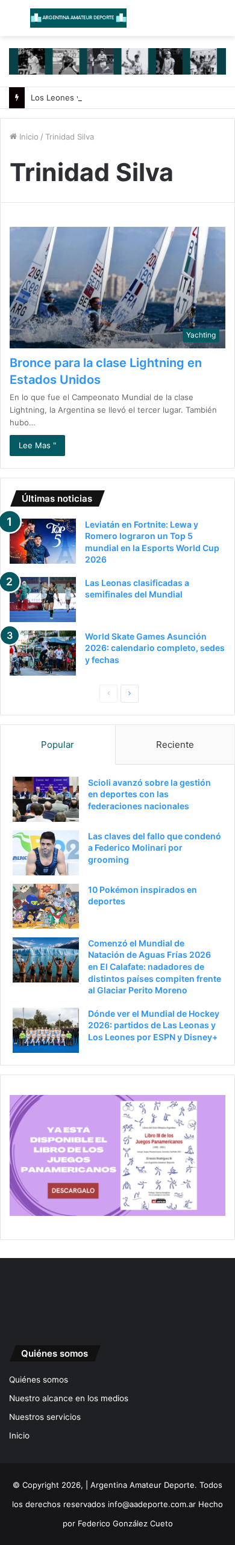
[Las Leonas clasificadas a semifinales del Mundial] (43, 599)
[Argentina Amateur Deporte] (78, 18)
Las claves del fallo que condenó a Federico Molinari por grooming (154, 848)
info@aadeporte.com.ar (152, 1504)
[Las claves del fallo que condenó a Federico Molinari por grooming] (46, 852)
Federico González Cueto (125, 1523)
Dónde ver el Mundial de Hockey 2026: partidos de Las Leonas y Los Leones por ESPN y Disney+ (153, 1025)
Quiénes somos (38, 1379)
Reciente (175, 744)
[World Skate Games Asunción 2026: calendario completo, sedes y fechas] (43, 653)
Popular (57, 744)
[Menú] (15, 22)
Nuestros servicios (45, 1417)
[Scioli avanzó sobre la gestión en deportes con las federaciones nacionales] (46, 799)
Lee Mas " (37, 445)
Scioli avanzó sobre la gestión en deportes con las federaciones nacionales (149, 794)
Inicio (28, 136)
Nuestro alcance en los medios (68, 1398)
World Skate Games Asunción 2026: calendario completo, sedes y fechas (155, 648)
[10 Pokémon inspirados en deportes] (46, 906)
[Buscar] (220, 22)
